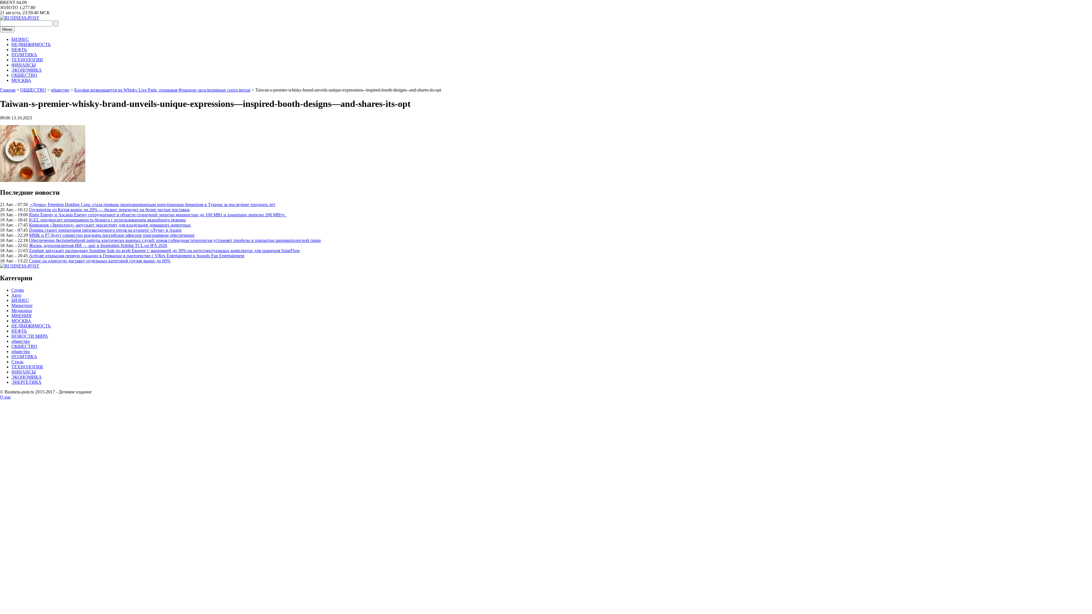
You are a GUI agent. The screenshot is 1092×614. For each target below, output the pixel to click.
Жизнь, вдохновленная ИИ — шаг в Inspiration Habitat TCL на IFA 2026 (98, 245)
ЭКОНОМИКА (26, 70)
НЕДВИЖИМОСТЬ (31, 44)
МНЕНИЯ (21, 315)
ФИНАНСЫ (23, 65)
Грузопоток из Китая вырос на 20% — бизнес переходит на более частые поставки (109, 209)
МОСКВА (21, 80)
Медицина (21, 310)
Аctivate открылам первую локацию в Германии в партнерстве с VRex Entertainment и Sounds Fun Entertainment (136, 255)
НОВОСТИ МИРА (29, 336)
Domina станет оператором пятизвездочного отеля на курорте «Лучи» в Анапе (105, 230)
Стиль (17, 361)
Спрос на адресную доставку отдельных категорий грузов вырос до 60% (99, 260)
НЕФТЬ (19, 49)
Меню (7, 29)
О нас (5, 397)
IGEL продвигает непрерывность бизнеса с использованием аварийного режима (107, 219)
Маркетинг (22, 305)
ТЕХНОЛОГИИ (27, 59)
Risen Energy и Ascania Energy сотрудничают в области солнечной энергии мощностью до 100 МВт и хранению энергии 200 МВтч (158, 214)
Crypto (17, 290)
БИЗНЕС (20, 39)
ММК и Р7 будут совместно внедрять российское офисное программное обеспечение (112, 235)
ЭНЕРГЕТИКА (26, 382)
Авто (16, 295)
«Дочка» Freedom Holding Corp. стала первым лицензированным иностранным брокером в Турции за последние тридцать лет (152, 204)
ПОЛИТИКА (24, 54)
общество (20, 341)
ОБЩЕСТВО (24, 75)
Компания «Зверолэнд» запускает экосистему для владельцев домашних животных (110, 225)
